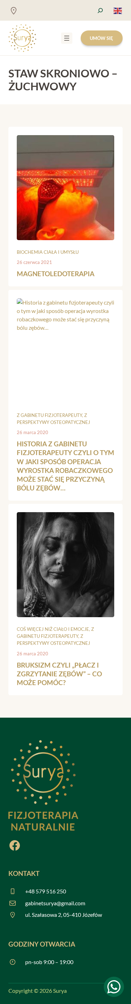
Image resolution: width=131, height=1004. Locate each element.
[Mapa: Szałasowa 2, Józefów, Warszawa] (13, 10)
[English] (118, 10)
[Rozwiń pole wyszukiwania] (100, 10)
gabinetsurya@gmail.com (55, 903)
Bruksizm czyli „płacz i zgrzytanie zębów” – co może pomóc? (59, 673)
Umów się (101, 38)
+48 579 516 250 (45, 891)
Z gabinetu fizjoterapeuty (49, 415)
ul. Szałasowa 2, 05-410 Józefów (63, 914)
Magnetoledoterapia (55, 274)
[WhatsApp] (114, 987)
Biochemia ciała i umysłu (48, 252)
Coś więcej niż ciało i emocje (53, 629)
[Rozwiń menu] (66, 38)
